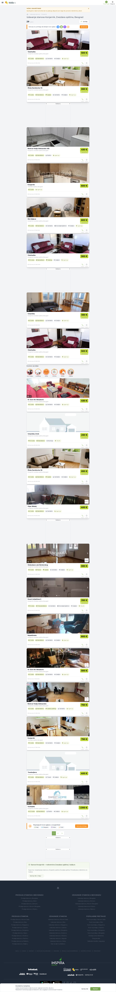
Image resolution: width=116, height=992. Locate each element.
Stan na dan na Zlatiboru (58, 944)
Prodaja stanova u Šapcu (20, 933)
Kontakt (31, 951)
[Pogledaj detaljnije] (58, 40)
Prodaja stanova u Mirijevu (29, 909)
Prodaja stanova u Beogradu (29, 898)
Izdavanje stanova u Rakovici (86, 909)
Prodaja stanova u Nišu (20, 922)
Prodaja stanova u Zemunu (29, 903)
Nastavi (95, 989)
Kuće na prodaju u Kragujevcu (96, 925)
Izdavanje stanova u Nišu (58, 922)
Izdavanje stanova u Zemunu (86, 901)
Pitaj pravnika (96, 938)
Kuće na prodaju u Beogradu (96, 933)
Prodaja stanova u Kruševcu (20, 936)
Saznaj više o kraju (35, 876)
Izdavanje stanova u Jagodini (58, 938)
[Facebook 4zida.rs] (64, 983)
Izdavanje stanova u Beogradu (87, 898)
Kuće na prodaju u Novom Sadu (96, 919)
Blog (17, 951)
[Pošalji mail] (74, 982)
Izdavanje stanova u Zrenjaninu (58, 930)
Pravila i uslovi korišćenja (70, 951)
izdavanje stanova (35, 14)
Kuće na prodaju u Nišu (96, 922)
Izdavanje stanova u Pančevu (58, 936)
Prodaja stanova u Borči (30, 901)
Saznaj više (84, 989)
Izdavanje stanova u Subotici (58, 927)
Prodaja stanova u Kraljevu (20, 944)
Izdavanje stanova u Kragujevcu (58, 925)
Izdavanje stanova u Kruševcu (58, 933)
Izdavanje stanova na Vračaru (86, 906)
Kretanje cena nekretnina (96, 936)
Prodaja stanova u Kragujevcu (20, 925)
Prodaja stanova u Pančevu (20, 938)
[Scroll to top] (58, 888)
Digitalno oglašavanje (44, 951)
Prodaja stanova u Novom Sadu (20, 919)
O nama (24, 951)
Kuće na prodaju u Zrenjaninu (96, 930)
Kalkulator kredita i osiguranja (96, 941)
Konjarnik (44, 14)
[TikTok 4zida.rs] (71, 983)
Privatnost (97, 951)
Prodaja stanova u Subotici (20, 927)
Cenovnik (56, 951)
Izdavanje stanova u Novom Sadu (58, 919)
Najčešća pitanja (86, 951)
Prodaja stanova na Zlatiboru (20, 941)
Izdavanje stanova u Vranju (58, 941)
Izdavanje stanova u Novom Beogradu (86, 903)
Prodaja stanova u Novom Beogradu (29, 906)
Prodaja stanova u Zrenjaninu (20, 930)
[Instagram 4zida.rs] (68, 983)
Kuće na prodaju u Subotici (96, 927)
